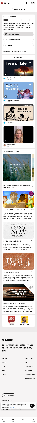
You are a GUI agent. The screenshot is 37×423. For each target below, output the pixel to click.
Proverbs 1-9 (12, 122)
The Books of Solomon (14, 100)
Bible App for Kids (24, 324)
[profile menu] (32, 3)
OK (32, 405)
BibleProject (9, 79)
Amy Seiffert (9, 146)
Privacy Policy (12, 407)
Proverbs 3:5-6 (12, 144)
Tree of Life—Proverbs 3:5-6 (16, 78)
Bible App (11, 324)
